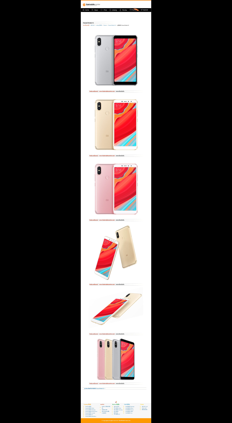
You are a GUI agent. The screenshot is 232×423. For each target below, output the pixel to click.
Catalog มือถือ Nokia (89, 408)
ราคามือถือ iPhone (129, 408)
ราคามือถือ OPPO (129, 411)
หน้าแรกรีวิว (116, 406)
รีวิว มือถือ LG (117, 414)
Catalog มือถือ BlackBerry (90, 416)
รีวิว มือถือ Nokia (117, 408)
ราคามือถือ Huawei (129, 409)
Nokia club (144, 408)
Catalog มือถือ (88, 406)
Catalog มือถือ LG (89, 414)
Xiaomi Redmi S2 (112, 25)
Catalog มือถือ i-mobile (90, 413)
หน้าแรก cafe (145, 406)
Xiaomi (105, 25)
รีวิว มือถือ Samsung (118, 409)
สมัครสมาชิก (104, 409)
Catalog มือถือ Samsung (90, 409)
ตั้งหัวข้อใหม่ (144, 409)
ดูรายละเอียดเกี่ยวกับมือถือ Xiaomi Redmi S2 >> (94, 388)
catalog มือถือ (99, 25)
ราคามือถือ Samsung (129, 406)
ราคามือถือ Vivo (128, 413)
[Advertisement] (128, 4)
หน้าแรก (93, 25)
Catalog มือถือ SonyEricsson (91, 411)
